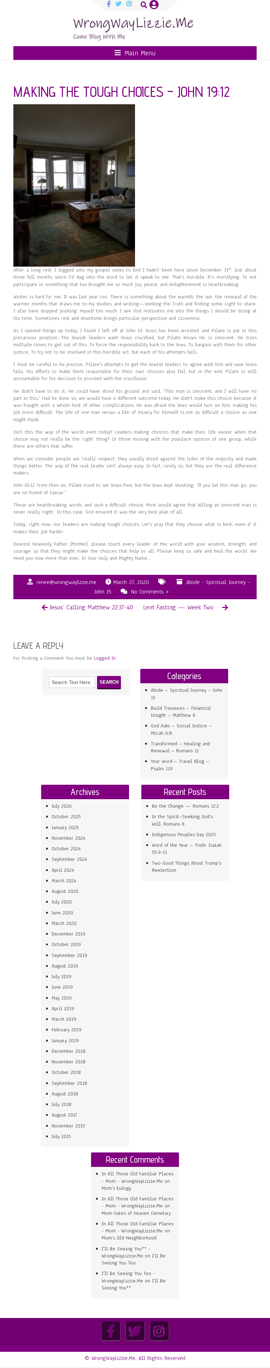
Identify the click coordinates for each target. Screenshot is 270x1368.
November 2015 (68, 1126)
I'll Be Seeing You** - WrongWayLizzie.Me (126, 1252)
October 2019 (66, 944)
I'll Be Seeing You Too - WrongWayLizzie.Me (128, 1277)
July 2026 (62, 806)
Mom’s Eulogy (116, 1188)
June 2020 (62, 912)
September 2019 (69, 955)
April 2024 (63, 870)
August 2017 (64, 1115)
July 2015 (61, 1136)
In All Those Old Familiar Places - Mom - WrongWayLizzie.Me (137, 1177)
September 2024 (69, 859)
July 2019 (61, 976)
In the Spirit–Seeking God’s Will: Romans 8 (182, 820)
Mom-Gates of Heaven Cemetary (136, 1213)
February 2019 (67, 1029)
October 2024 (66, 848)
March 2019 (64, 1019)
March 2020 (64, 923)
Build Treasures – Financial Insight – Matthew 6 (181, 712)
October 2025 (66, 816)
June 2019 (62, 987)
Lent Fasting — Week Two (178, 607)
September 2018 (69, 1083)
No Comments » (150, 592)
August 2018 (65, 1093)
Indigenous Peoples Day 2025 (184, 834)
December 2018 (68, 1051)
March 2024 (64, 880)
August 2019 (65, 966)
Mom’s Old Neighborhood (129, 1238)
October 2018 (66, 1072)
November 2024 (68, 838)
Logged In (105, 658)
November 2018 (68, 1061)
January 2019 (65, 1040)
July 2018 (61, 1104)
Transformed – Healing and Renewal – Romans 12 (180, 747)
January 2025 (65, 827)
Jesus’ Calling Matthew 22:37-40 (91, 607)
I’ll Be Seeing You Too (134, 1259)
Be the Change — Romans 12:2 (185, 806)
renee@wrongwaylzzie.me (66, 582)
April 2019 (63, 1008)
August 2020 (65, 891)
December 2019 (68, 934)
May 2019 (62, 998)
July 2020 (62, 901)
